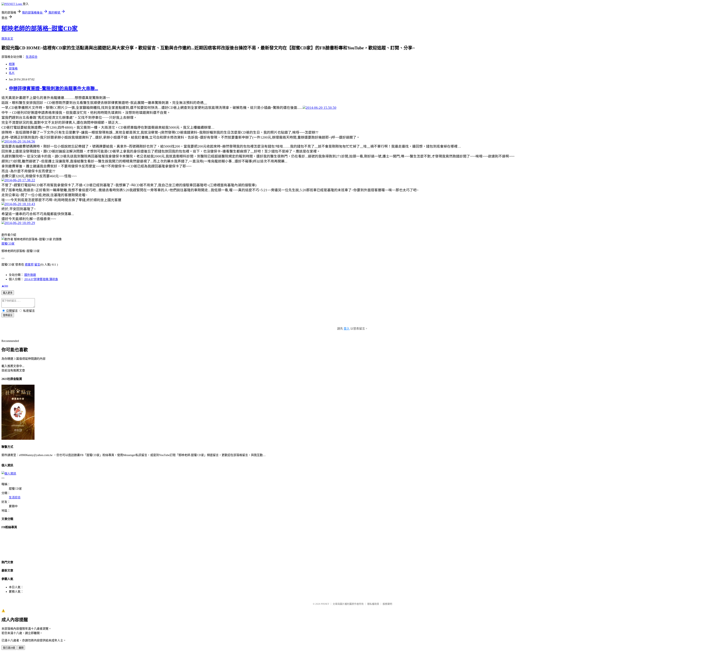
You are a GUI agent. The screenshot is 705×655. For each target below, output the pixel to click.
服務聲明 (387, 604)
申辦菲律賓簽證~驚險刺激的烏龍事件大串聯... (53, 88)
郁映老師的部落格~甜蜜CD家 (39, 28)
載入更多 (7, 292)
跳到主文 (7, 38)
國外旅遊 (30, 274)
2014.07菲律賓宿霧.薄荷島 (41, 279)
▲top (4, 285)
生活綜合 (31, 56)
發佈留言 (7, 315)
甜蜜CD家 (8, 243)
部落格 (13, 68)
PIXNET (325, 604)
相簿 (12, 64)
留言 (37, 264)
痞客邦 (29, 264)
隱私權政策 (373, 604)
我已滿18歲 (9, 647)
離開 (21, 647)
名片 (12, 73)
